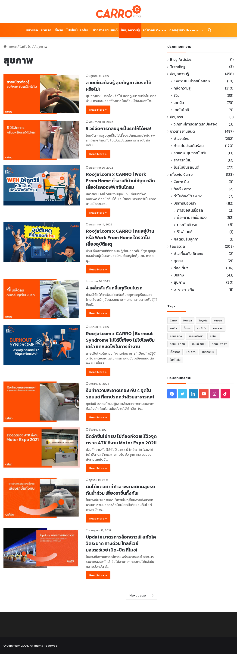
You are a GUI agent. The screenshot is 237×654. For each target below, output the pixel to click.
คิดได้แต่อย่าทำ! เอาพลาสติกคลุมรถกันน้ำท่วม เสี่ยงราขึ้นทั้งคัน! (120, 490)
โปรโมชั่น (175, 360)
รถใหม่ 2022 (219, 344)
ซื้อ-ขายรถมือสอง (192, 217)
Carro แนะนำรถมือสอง (192, 81)
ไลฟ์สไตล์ (26, 46)
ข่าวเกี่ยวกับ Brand (188, 253)
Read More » (98, 109)
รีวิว (176, 95)
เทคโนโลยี (181, 109)
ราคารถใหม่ (182, 160)
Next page (137, 595)
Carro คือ (181, 181)
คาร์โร (173, 328)
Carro (173, 320)
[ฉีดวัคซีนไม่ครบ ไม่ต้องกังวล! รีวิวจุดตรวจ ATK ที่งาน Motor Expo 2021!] (41, 447)
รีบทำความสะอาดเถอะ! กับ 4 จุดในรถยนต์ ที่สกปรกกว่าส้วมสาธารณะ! (120, 393)
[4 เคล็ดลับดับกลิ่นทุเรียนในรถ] (41, 299)
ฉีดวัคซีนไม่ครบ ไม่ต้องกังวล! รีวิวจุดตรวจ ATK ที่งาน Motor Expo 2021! (121, 439)
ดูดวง (178, 260)
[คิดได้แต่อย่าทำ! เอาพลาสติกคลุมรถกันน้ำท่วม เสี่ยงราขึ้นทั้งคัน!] (41, 498)
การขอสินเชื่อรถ (190, 210)
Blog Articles (180, 59)
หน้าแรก (32, 30)
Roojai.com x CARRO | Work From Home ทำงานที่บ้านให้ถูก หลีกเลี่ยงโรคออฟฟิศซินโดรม (120, 181)
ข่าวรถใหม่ (182, 138)
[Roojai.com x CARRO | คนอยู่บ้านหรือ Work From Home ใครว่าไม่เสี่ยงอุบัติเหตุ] (41, 242)
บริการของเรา (185, 203)
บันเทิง (179, 275)
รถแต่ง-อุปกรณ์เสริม (191, 153)
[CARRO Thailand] (118, 11)
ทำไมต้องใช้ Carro (188, 196)
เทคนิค (179, 102)
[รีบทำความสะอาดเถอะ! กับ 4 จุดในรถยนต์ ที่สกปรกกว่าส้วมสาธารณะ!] (41, 402)
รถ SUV (201, 328)
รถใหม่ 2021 (198, 344)
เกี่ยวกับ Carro (154, 30)
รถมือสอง (176, 336)
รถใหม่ (213, 336)
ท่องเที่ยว (181, 268)
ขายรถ (46, 30)
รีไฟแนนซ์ (185, 232)
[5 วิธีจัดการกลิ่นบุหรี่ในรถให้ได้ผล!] (41, 140)
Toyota (203, 320)
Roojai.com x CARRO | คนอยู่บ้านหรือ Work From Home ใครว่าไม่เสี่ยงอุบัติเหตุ (120, 237)
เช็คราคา (175, 352)
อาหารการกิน (184, 289)
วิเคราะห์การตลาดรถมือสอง (195, 124)
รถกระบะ (218, 328)
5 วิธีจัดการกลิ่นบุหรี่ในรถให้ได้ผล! (118, 128)
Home (12, 46)
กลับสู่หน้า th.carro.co (187, 30)
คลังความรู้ (182, 88)
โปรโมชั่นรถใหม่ (78, 30)
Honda (187, 320)
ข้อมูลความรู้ (130, 30)
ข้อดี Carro (182, 188)
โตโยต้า (191, 352)
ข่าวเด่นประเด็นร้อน (189, 145)
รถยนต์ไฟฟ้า (195, 336)
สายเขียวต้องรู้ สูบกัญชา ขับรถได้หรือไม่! (118, 86)
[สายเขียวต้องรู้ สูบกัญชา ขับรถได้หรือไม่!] (41, 94)
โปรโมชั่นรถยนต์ (186, 167)
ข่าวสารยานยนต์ (105, 30)
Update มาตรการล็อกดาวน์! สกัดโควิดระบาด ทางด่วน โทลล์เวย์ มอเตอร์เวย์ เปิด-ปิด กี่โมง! (121, 543)
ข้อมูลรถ (176, 117)
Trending (177, 66)
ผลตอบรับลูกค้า (186, 239)
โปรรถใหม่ (208, 352)
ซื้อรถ (59, 30)
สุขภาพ (179, 282)
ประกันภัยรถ (187, 224)
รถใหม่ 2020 (177, 344)
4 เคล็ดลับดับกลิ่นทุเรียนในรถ (114, 287)
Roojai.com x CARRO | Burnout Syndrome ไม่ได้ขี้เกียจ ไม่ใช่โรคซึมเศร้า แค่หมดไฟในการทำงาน (120, 340)
